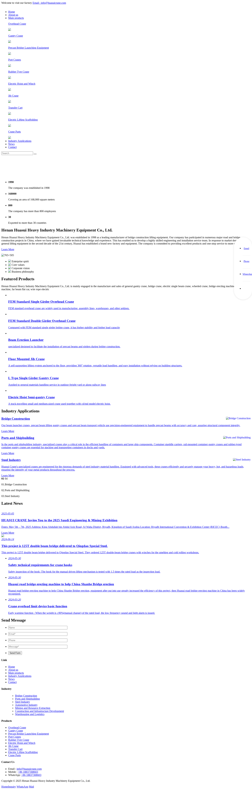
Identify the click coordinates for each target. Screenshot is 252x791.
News (11, 144)
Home (11, 11)
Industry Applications (19, 140)
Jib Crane (13, 746)
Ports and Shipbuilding (27, 698)
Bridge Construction (26, 695)
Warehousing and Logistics (29, 714)
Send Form (15, 653)
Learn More (7, 249)
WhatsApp (22, 786)
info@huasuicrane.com (29, 768)
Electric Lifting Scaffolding (23, 752)
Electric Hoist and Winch (21, 742)
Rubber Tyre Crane (18, 739)
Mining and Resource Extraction (32, 708)
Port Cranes (14, 736)
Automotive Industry (26, 704)
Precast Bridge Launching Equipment (28, 733)
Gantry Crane (15, 730)
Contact (12, 147)
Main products (16, 17)
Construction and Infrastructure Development (39, 711)
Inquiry (12, 786)
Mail (31, 786)
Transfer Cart (15, 749)
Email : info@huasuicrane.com (49, 2)
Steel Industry (22, 701)
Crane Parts (14, 755)
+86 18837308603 (28, 771)
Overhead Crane (17, 727)
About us (13, 14)
